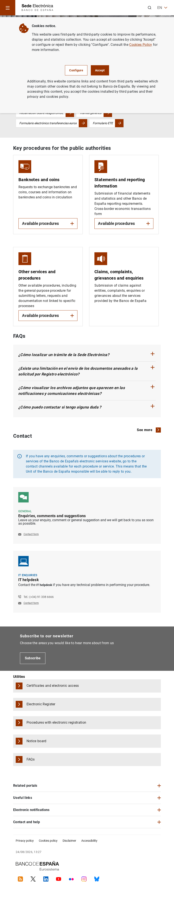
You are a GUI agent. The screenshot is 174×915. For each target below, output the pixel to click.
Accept (100, 70)
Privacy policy (25, 840)
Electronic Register (41, 704)
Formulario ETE (103, 123)
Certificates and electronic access (53, 686)
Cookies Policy (140, 45)
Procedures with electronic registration (56, 722)
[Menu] (7, 7)
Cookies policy (48, 840)
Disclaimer (69, 840)
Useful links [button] (22, 798)
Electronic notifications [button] (31, 810)
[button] (87, 354)
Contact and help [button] (26, 822)
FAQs (31, 759)
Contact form (31, 534)
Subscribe (33, 658)
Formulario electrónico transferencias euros (48, 123)
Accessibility (89, 840)
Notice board (36, 741)
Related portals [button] (25, 786)
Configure (76, 70)
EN (159, 7)
